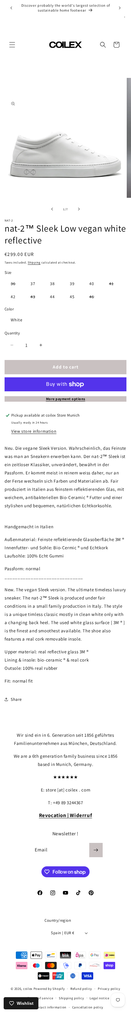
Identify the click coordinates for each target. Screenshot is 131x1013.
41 (114, 285)
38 (52, 283)
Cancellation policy (87, 1007)
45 (72, 296)
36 (16, 285)
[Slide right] (79, 209)
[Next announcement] (119, 8)
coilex (28, 989)
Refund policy (81, 989)
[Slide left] (52, 209)
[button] (12, 44)
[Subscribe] (96, 850)
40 (91, 283)
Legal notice (99, 998)
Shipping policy (71, 998)
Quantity (12, 333)
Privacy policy (109, 989)
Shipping (34, 262)
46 (94, 298)
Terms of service (40, 998)
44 (52, 296)
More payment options (65, 398)
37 (32, 283)
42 (13, 296)
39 (72, 283)
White (17, 320)
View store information (33, 431)
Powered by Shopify (49, 989)
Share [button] (16, 699)
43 (35, 298)
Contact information (50, 1007)
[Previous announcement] (11, 8)
